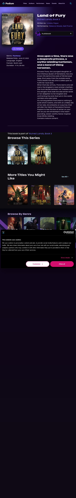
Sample (19, 49)
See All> (65, 177)
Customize (36, 264)
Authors (31, 3)
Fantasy (17, 56)
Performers (40, 3)
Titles (25, 3)
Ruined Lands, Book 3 (48, 19)
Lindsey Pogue (52, 23)
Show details (65, 257)
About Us (61, 3)
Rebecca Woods (55, 26)
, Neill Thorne (67, 26)
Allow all (62, 264)
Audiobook (46, 34)
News (48, 3)
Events (54, 3)
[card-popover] (18, 154)
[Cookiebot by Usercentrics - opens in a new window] (65, 232)
